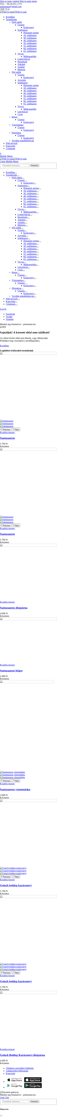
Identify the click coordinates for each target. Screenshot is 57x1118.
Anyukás (22, 80)
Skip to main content (9, 1)
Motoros (21, 69)
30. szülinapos (30, 38)
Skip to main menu (28, 1)
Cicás (20, 114)
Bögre (14, 117)
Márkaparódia (29, 56)
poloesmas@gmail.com (10, 6)
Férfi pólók (17, 22)
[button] (6, 156)
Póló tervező (11, 143)
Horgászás (22, 61)
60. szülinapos (30, 48)
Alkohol (21, 64)
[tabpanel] (28, 238)
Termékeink (11, 19)
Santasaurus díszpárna (13, 607)
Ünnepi (21, 25)
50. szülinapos (30, 43)
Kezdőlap (10, 17)
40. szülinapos (30, 40)
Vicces (21, 54)
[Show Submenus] (16, 173)
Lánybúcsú (23, 111)
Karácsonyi (28, 27)
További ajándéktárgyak (23, 140)
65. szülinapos (30, 51)
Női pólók (16, 72)
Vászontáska (17, 125)
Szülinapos (23, 30)
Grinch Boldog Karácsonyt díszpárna (22, 1055)
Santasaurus (7, 438)
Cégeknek (10, 148)
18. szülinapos (30, 35)
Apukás (21, 67)
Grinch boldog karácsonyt (16, 885)
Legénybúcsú (24, 59)
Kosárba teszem (7, 432)
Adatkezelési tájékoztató (17, 1071)
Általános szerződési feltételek (20, 1068)
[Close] (1, 1115)
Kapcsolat (10, 146)
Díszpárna (16, 133)
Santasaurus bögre (11, 670)
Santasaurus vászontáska (15, 789)
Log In (3, 309)
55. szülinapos (30, 46)
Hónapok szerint (31, 32)
